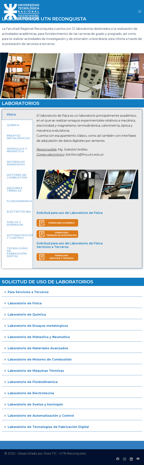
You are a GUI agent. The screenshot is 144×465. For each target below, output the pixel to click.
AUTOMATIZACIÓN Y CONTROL (20, 237)
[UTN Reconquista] (21, 11)
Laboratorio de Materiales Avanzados (38, 348)
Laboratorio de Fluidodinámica (33, 382)
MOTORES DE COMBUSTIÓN (17, 176)
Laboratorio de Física (25, 303)
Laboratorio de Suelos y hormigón (35, 404)
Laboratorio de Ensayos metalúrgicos (38, 326)
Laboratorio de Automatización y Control (41, 415)
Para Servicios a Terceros (28, 292)
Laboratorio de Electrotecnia (31, 393)
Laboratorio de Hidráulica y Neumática (39, 337)
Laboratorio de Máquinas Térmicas (36, 370)
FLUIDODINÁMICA (19, 201)
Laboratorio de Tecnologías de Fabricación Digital (48, 427)
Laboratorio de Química (27, 314)
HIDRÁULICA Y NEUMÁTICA (17, 150)
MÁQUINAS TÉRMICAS (14, 189)
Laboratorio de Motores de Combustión (40, 359)
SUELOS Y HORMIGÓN (15, 223)
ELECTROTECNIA (19, 211)
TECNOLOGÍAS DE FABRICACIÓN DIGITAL (17, 252)
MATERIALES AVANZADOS (16, 163)
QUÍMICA (13, 125)
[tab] (17, 114)
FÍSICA (11, 114)
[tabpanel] (87, 189)
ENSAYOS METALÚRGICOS (18, 137)
